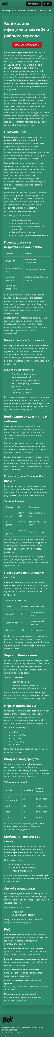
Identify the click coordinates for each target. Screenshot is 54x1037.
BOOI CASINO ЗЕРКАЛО (27, 44)
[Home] (5, 4)
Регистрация (34, 4)
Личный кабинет (26, 10)
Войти (47, 4)
